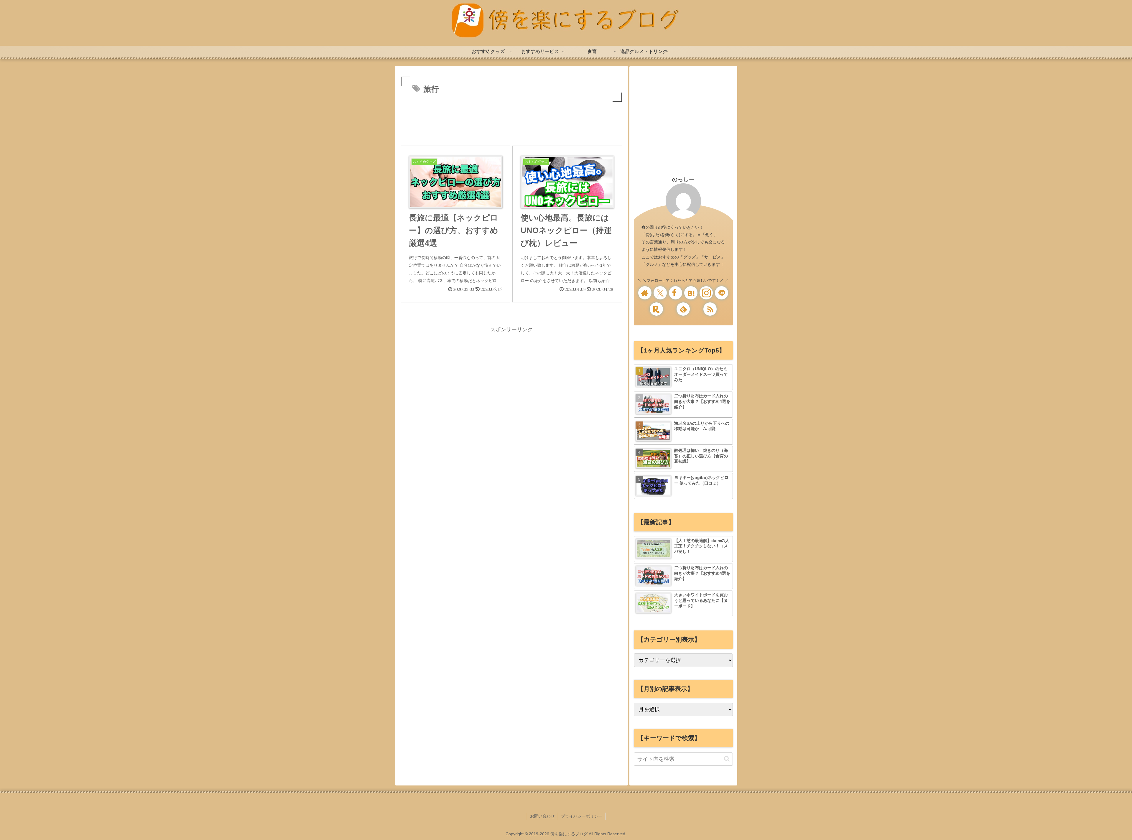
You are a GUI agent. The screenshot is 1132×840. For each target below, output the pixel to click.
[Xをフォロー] (660, 292)
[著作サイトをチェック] (644, 292)
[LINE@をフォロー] (721, 292)
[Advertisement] (511, 119)
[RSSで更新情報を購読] (710, 309)
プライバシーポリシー (581, 816)
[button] (727, 758)
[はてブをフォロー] (690, 292)
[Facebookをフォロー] (675, 292)
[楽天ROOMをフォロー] (656, 309)
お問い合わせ (542, 816)
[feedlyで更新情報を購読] (683, 309)
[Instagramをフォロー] (706, 292)
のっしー (683, 179)
